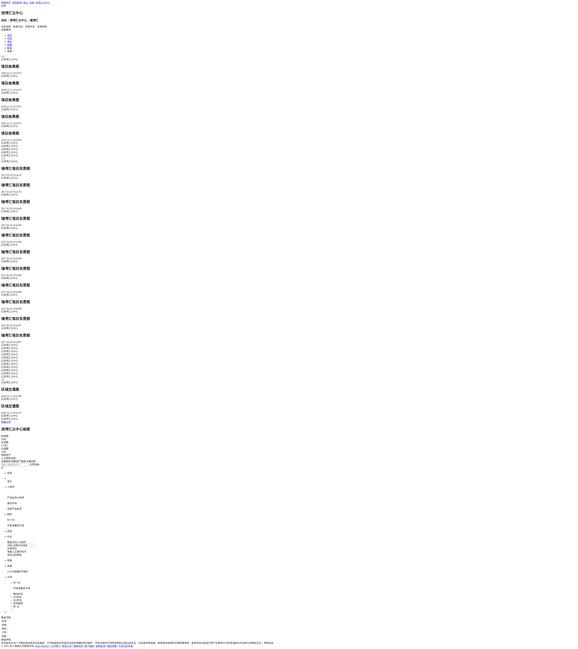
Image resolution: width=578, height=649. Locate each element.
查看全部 (6, 422)
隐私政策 (101, 646)
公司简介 (55, 646)
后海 (31, 2)
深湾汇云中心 (43, 2)
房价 (9, 41)
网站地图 (112, 646)
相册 (9, 45)
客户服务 (89, 646)
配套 (9, 48)
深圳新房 (17, 2)
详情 (9, 38)
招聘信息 (78, 646)
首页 (9, 35)
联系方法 (67, 646)
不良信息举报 (125, 646)
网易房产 (6, 2)
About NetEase (41, 646)
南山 (25, 2)
